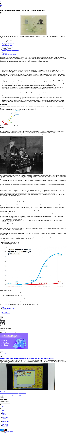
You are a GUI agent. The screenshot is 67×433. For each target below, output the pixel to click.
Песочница (4, 414)
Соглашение (4, 420)
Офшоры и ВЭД (9, 54)
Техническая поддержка (9, 431)
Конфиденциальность (5, 421)
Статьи (3, 410)
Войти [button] (1, 5)
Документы (4, 419)
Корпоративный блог (5, 424)
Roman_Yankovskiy (3, 7)
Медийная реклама (5, 425)
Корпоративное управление (8, 43)
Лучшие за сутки (3, 401)
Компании (3, 412)
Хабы (3, 411)
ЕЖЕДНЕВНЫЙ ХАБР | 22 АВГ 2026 (6, 353)
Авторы (3, 413)
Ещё (3, 397)
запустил (23, 360)
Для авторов (4, 418)
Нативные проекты (5, 426)
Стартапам (4, 427)
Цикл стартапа (10, 50)
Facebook (1, 331)
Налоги (7, 47)
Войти (3, 406)
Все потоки (3, 0)
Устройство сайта (5, 417)
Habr (5, 432)
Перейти (2, 351)
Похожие (7, 401)
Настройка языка (3, 431)
